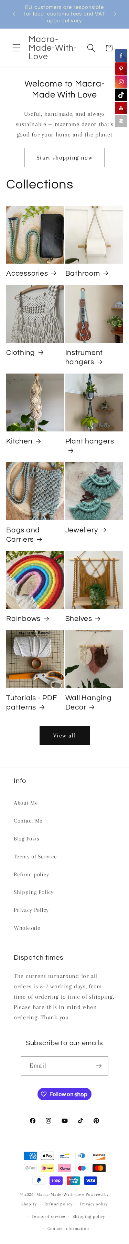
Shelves (78, 618)
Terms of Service (35, 856)
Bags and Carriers (23, 535)
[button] (17, 48)
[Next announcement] (115, 14)
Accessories (27, 273)
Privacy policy (94, 1204)
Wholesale (27, 928)
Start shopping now (64, 157)
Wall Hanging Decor (88, 702)
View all (64, 735)
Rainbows (23, 618)
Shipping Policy (34, 892)
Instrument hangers (84, 357)
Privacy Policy (31, 910)
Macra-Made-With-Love (60, 1194)
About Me (26, 802)
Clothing (20, 352)
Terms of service (48, 1216)
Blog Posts (27, 838)
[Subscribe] (99, 1065)
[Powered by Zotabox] (121, 121)
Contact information (68, 1228)
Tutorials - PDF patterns (31, 702)
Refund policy (31, 874)
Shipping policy (89, 1216)
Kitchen (19, 441)
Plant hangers (89, 441)
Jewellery (81, 530)
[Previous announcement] (13, 14)
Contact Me (28, 820)
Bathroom (82, 273)
